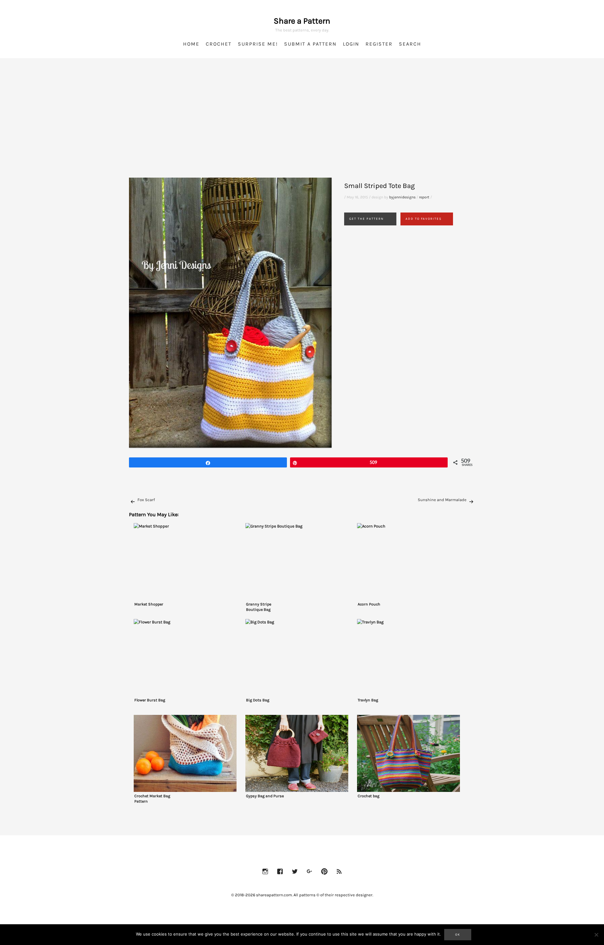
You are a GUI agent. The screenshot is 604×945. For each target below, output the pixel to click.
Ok (457, 935)
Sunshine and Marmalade (442, 499)
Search (410, 44)
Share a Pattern (302, 21)
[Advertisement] (302, 126)
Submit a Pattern (310, 44)
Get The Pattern (366, 219)
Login (351, 44)
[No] (596, 934)
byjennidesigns (402, 197)
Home (191, 44)
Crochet (219, 44)
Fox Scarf (146, 499)
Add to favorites (423, 219)
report (424, 197)
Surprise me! (258, 44)
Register (379, 44)
